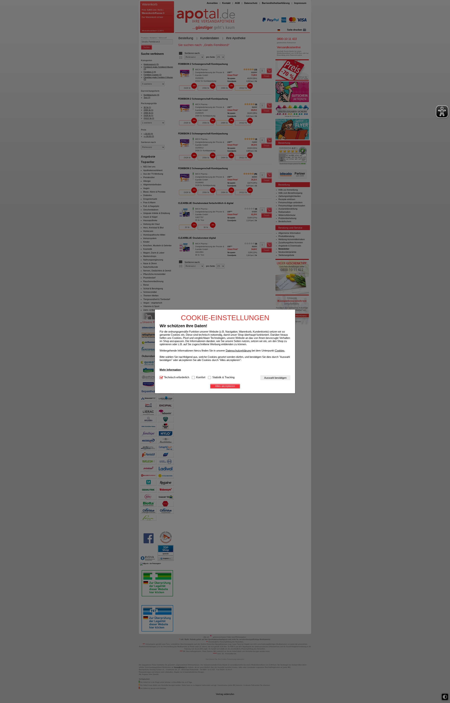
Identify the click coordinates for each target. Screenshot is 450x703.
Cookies (279, 350)
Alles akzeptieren (225, 386)
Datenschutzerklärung (238, 350)
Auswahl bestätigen (275, 377)
